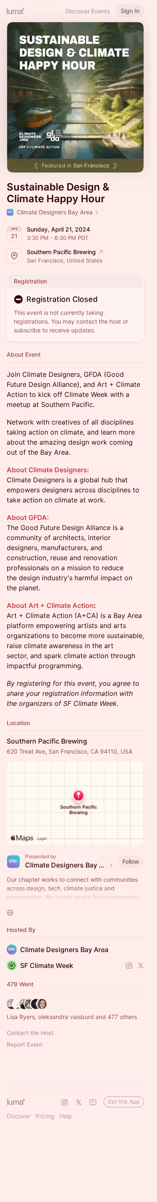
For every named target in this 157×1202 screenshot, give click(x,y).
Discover (19, 1116)
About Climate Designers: (48, 470)
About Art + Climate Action (50, 605)
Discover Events (87, 11)
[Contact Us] (93, 1102)
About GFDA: (28, 517)
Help (65, 1116)
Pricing (45, 1116)
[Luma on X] (79, 1102)
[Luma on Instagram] (64, 1102)
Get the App (124, 1101)
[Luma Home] (16, 11)
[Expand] (75, 897)
